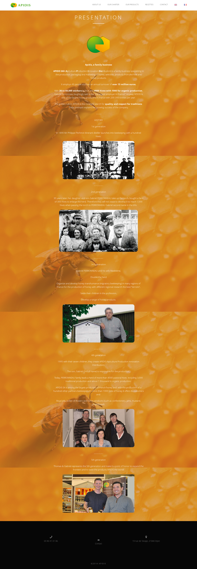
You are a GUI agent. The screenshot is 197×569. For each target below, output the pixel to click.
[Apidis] (20, 4)
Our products (132, 4)
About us (96, 4)
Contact (164, 4)
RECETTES (149, 4)
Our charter (113, 4)
